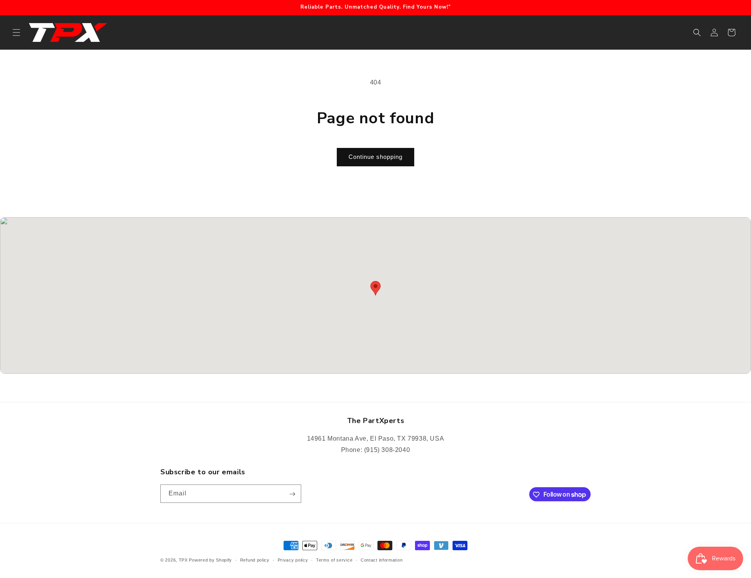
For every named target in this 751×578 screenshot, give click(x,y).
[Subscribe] (292, 494)
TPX (183, 560)
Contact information (381, 559)
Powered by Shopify (210, 560)
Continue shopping (375, 156)
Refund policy (254, 559)
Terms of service (334, 559)
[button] (16, 32)
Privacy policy (293, 559)
